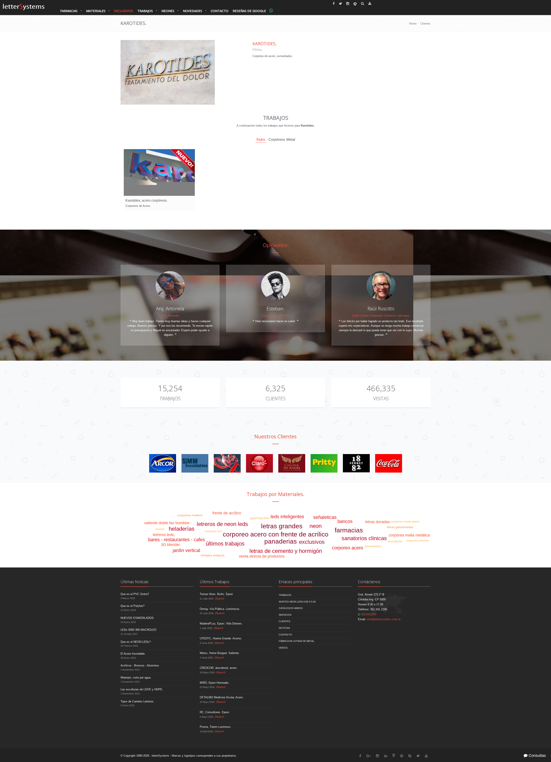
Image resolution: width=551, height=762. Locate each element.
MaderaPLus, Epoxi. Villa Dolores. (221, 623)
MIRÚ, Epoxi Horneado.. (215, 682)
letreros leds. (164, 535)
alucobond (395, 541)
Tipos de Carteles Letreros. (137, 701)
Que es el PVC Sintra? (135, 594)
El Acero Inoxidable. (133, 653)
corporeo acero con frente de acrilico (275, 534)
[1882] (356, 463)
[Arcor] (162, 463)
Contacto (219, 11)
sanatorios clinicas (364, 538)
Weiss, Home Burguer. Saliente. (220, 653)
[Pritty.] (324, 463)
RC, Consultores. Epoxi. (215, 712)
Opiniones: (275, 245)
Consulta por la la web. (275, 315)
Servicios (285, 615)
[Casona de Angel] (291, 463)
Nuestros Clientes (275, 436)
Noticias (284, 628)
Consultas (537, 755)
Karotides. (264, 43)
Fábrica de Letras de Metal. (297, 641)
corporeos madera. (190, 515)
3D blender (170, 545)
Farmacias (68, 11)
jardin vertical (186, 550)
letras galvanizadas (400, 527)
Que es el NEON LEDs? (136, 641)
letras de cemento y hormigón (285, 551)
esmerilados (372, 546)
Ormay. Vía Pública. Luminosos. (220, 609)
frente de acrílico (226, 513)
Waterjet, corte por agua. (136, 677)
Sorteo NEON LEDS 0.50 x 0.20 (297, 601)
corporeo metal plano (404, 521)
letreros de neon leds (222, 524)
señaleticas (325, 517)
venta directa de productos (262, 556)
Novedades (192, 11)
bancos (345, 521)
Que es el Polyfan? (132, 605)
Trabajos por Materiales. (276, 494)
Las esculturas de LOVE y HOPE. (142, 689)
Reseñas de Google (249, 11)
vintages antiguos (212, 555)
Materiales (95, 11)
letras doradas (377, 522)
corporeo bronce (417, 540)
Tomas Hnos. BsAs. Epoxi (216, 594)
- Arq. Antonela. (170, 315)
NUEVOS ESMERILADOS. (138, 618)
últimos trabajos (225, 543)
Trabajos (145, 11)
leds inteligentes (287, 516)
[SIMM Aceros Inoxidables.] (194, 463)
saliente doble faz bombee (166, 523)
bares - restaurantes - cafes (176, 539)
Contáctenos (369, 581)
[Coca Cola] (388, 463)
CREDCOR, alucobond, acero (218, 667)
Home (412, 23)
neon (316, 526)
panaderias (280, 541)
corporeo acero (347, 547)
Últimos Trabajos (214, 581)
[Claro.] (259, 463)
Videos (283, 647)
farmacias (349, 530)
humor (160, 529)
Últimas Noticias (135, 581)
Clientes (425, 23)
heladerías (181, 529)
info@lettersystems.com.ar (384, 619)
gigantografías (260, 518)
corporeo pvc (213, 531)
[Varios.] (227, 463)
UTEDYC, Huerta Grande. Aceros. (221, 638)
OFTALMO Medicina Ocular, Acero (221, 697)
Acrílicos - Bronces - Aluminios (140, 665)
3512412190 (368, 614)
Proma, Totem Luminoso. (215, 726)
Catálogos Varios (291, 608)
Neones (167, 11)
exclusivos (312, 542)
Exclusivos (123, 11)
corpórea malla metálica (409, 535)
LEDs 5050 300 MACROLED (138, 629)
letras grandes (281, 526)
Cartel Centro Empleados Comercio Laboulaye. (381, 315)
